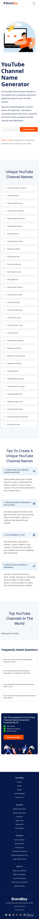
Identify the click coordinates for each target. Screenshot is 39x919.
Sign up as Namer (19, 871)
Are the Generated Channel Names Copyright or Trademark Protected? (16, 672)
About (19, 786)
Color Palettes (19, 840)
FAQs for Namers (19, 874)
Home (19, 782)
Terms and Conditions (19, 882)
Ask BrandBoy (19, 793)
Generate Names (29, 129)
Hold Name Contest (13, 737)
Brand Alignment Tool (19, 855)
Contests (19, 817)
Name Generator (19, 809)
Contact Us (19, 797)
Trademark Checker (19, 851)
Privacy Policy (19, 910)
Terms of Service (19, 906)
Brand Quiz (19, 847)
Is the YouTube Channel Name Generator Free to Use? (18, 685)
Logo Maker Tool (19, 859)
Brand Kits (19, 824)
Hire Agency (19, 828)
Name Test (20, 820)
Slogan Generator (19, 813)
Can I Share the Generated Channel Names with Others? (19, 696)
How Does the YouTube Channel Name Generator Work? (17, 660)
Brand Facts (19, 843)
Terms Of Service (19, 878)
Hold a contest (7, 140)
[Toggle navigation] (34, 3)
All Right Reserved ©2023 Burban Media (19, 903)
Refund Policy (19, 886)
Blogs (19, 790)
